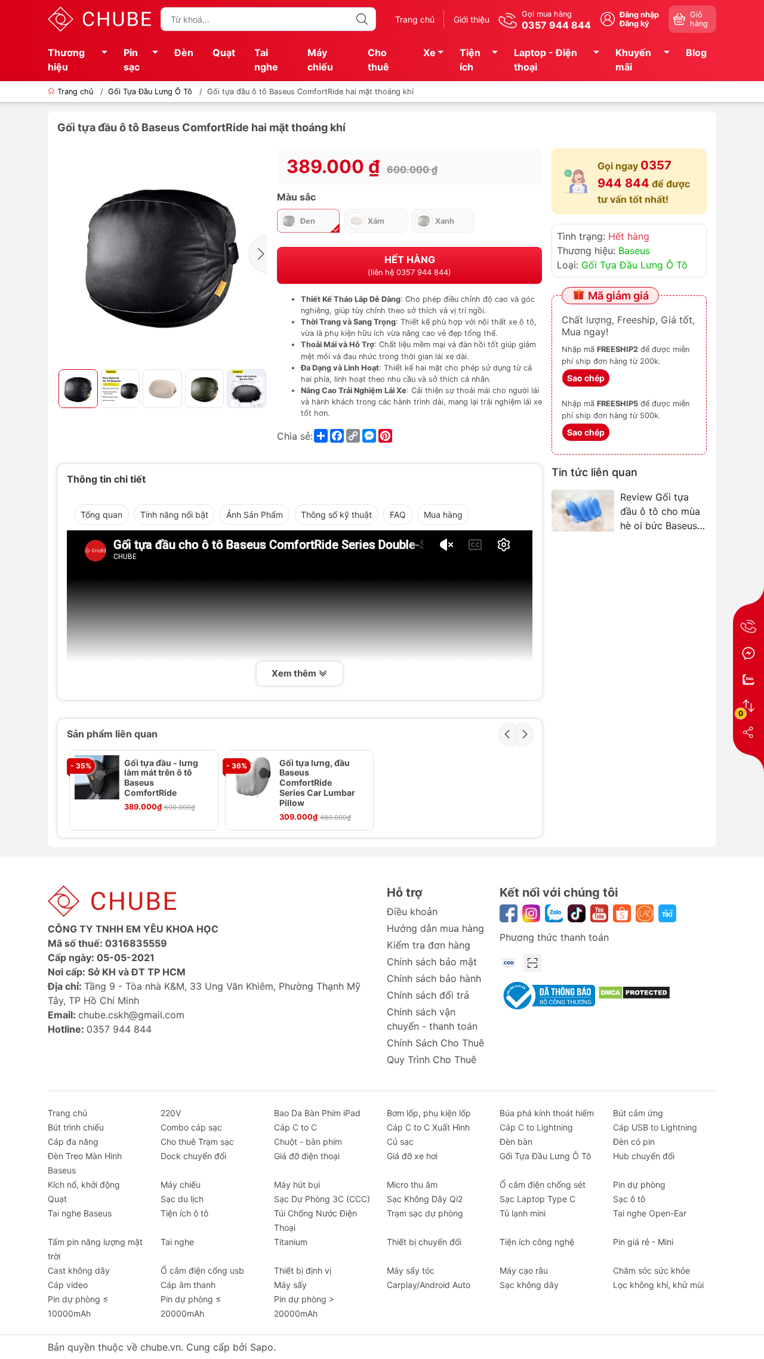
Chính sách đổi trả (428, 995)
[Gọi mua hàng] (748, 627)
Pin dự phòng (639, 1184)
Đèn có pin (634, 1141)
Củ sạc (400, 1141)
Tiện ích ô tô (184, 1213)
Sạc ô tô (629, 1199)
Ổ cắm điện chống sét (543, 1184)
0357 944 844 (119, 1029)
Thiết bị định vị (302, 1270)
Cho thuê (378, 60)
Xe (429, 52)
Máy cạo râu (524, 1270)
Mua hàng (443, 514)
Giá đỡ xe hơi (412, 1156)
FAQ (398, 514)
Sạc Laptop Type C (537, 1199)
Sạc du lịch (182, 1199)
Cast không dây (79, 1270)
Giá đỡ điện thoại (307, 1156)
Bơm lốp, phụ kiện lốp (429, 1113)
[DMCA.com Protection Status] (634, 991)
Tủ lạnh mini (523, 1213)
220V (171, 1113)
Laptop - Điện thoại (545, 60)
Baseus (634, 251)
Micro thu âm (412, 1184)
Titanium (290, 1242)
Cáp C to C (295, 1127)
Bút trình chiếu (76, 1127)
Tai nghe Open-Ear (649, 1213)
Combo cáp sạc (191, 1127)
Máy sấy (290, 1285)
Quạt (223, 52)
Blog (696, 52)
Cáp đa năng (73, 1141)
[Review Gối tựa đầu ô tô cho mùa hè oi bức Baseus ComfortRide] (583, 511)
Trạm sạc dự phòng (425, 1213)
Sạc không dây (529, 1285)
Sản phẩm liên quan (112, 734)
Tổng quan (101, 514)
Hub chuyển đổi (643, 1156)
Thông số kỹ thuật (336, 514)
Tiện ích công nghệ (537, 1242)
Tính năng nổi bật (174, 514)
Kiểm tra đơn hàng (428, 945)
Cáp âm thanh (188, 1285)
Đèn (183, 52)
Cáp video (68, 1285)
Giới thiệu (471, 19)
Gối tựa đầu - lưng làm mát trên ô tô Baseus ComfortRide (161, 778)
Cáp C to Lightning (536, 1127)
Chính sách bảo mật (432, 962)
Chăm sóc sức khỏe (651, 1270)
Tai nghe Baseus (80, 1213)
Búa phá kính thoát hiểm (547, 1113)
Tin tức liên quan (594, 472)
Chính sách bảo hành (434, 978)
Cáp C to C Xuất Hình (428, 1127)
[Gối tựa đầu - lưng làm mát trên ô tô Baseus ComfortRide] (97, 777)
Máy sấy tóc (411, 1270)
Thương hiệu (66, 60)
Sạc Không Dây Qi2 (425, 1199)
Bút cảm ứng (638, 1113)
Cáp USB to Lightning (655, 1127)
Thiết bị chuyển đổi (424, 1242)
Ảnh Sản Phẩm (254, 514)
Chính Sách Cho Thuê (435, 1043)
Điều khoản (412, 912)
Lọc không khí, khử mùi (658, 1285)
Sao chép (586, 378)
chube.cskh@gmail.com (131, 1015)
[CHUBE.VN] (99, 18)
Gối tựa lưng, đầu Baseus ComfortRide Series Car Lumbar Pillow (317, 783)
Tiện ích (470, 60)
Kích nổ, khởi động (84, 1184)
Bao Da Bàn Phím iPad (317, 1113)
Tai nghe (266, 60)
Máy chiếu (320, 60)
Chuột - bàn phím (308, 1141)
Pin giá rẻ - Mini (643, 1242)
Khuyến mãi (633, 60)
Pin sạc (132, 60)
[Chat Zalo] (748, 679)
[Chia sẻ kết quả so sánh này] (748, 732)
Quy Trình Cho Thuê (431, 1059)
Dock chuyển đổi (193, 1156)
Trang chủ (415, 19)
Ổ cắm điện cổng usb (202, 1270)
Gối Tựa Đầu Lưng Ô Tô (150, 91)
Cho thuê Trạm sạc (197, 1141)
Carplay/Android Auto (428, 1285)
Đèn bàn (516, 1141)
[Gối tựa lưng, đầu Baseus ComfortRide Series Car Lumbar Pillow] (252, 777)
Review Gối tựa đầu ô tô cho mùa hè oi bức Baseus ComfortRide (660, 512)
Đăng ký (634, 23)
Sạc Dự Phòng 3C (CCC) (322, 1199)
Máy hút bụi (297, 1184)
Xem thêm (295, 673)
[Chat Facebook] (748, 653)
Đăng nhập (639, 14)
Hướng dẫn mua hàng (435, 928)
